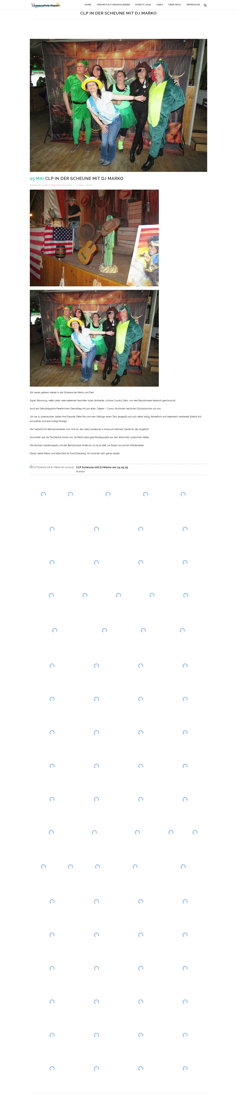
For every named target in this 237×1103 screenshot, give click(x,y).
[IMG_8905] (143, 630)
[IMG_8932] (94, 832)
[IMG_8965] (96, 935)
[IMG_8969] (185, 935)
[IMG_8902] (54, 630)
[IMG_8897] (51, 595)
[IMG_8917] (52, 732)
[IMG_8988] (141, 1035)
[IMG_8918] (96, 732)
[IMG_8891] (52, 562)
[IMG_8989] (185, 1035)
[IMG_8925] (141, 766)
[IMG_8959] (96, 901)
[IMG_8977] (185, 968)
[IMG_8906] (182, 630)
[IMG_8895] (141, 562)
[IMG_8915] (141, 699)
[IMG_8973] (141, 968)
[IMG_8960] (141, 901)
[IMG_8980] (141, 1001)
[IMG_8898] (85, 595)
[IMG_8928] (96, 799)
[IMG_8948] (97, 867)
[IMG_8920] (185, 732)
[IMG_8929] (141, 799)
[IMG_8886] (96, 529)
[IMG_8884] (52, 529)
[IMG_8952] (183, 867)
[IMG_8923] (52, 766)
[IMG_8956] (52, 901)
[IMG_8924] (96, 766)
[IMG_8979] (96, 1001)
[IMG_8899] (118, 595)
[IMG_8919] (141, 732)
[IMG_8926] (185, 766)
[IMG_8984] (52, 1035)
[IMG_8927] (52, 799)
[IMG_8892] (96, 562)
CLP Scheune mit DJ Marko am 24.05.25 (102, 467)
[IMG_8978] (52, 1001)
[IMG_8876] (70, 494)
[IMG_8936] (171, 832)
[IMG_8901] (185, 595)
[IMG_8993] (141, 1068)
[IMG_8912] (185, 665)
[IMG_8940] (43, 867)
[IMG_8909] (96, 665)
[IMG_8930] (185, 799)
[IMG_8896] (185, 562)
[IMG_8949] (135, 867)
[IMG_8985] (96, 1035)
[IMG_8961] (185, 901)
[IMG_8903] (104, 630)
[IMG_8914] (96, 699)
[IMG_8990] (52, 1068)
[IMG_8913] (52, 699)
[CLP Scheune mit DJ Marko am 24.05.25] (52, 467)
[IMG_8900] (152, 595)
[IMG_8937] (195, 832)
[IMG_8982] (185, 1001)
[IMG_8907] (52, 665)
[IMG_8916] (185, 699)
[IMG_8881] (183, 494)
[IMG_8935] (137, 832)
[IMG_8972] (96, 968)
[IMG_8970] (52, 968)
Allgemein (56, 185)
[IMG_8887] (141, 529)
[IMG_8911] (141, 665)
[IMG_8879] (145, 494)
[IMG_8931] (51, 832)
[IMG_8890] (185, 529)
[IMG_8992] (96, 1068)
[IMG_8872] (43, 494)
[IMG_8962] (52, 935)
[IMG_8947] (70, 867)
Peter (69, 185)
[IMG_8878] (108, 494)
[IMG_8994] (185, 1068)
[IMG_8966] (141, 935)
